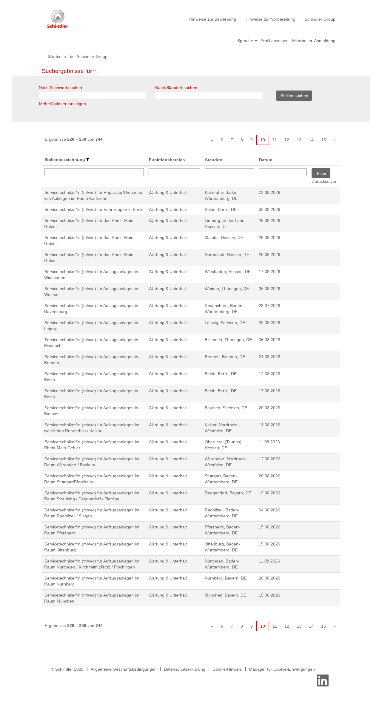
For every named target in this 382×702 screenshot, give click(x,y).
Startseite (57, 56)
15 (323, 139)
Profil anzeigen (275, 40)
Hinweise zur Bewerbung (212, 19)
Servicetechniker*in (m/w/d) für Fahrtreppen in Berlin (94, 209)
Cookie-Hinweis (227, 669)
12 (286, 139)
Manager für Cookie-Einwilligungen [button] (282, 669)
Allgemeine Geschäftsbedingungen (124, 669)
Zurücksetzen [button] (325, 181)
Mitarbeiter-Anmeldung (313, 40)
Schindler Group (320, 19)
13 (299, 139)
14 (311, 139)
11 (274, 139)
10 (262, 139)
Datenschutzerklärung (184, 669)
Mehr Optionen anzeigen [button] (62, 103)
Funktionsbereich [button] (167, 159)
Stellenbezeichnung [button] (65, 159)
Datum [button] (265, 159)
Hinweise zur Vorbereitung (270, 19)
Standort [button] (214, 159)
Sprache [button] (245, 40)
